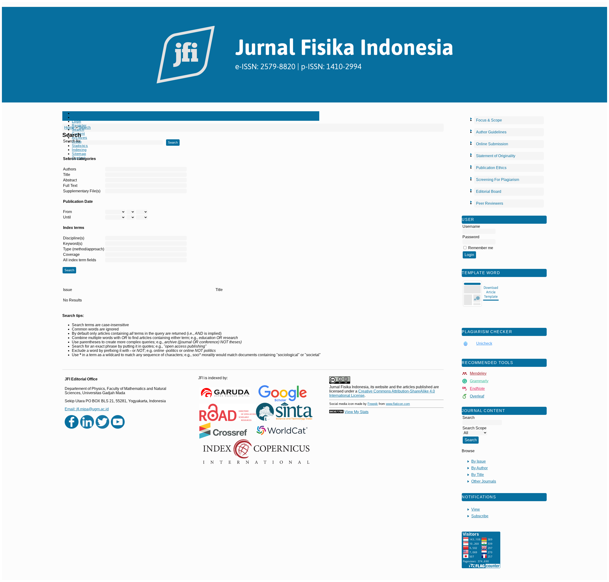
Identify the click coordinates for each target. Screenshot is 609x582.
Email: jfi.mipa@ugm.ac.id (87, 409)
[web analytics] (336, 412)
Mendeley (478, 373)
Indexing (79, 150)
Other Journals (483, 481)
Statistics (80, 146)
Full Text (70, 186)
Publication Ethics (491, 168)
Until (67, 217)
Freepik (373, 404)
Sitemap (79, 154)
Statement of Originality (495, 156)
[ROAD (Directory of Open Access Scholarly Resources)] (227, 412)
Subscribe (479, 516)
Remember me (480, 248)
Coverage (71, 254)
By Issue (478, 461)
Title (66, 175)
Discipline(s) (73, 238)
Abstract (70, 180)
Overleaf (477, 396)
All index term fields (79, 260)
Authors (69, 169)
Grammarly (479, 381)
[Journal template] (481, 293)
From (67, 212)
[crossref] (223, 430)
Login (76, 121)
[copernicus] (256, 452)
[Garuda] (224, 393)
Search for (71, 141)
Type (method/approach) (83, 249)
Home (77, 113)
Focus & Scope (489, 120)
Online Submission (492, 144)
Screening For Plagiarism (497, 180)
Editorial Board (488, 191)
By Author (479, 468)
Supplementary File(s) (81, 191)
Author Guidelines (491, 132)
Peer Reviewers (489, 203)
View (475, 509)
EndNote (477, 389)
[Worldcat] (282, 430)
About (77, 117)
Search (85, 128)
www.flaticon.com (398, 404)
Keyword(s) (72, 244)
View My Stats (356, 412)
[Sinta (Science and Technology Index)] (284, 412)
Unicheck (484, 343)
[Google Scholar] (282, 393)
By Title (477, 475)
